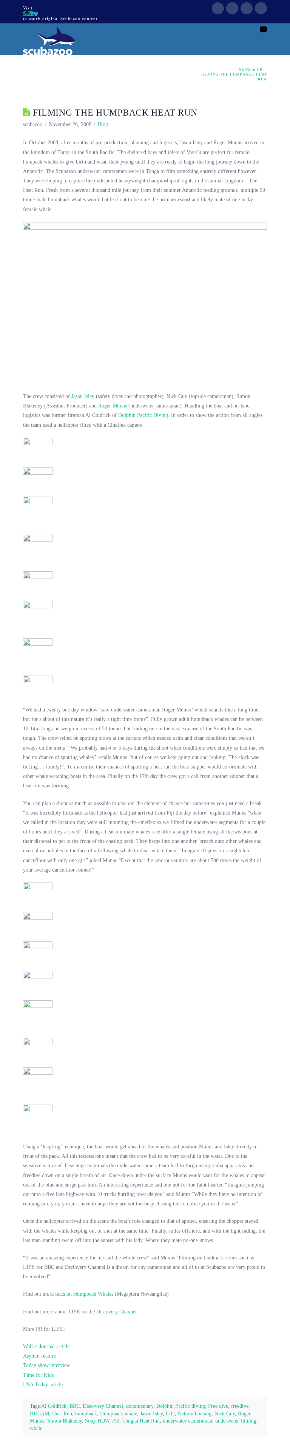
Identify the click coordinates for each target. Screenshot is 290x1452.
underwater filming (235, 1421)
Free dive (218, 1406)
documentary (139, 1406)
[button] (263, 29)
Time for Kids (38, 1375)
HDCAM (39, 1414)
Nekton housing (194, 1414)
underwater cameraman (187, 1421)
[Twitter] (232, 8)
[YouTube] (247, 8)
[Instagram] (261, 8)
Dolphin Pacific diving (180, 1406)
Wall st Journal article (46, 1346)
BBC (74, 1406)
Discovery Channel (116, 1312)
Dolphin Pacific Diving (143, 415)
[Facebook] (218, 8)
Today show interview (46, 1365)
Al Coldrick (53, 1406)
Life (170, 1414)
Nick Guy (224, 1414)
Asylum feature (39, 1356)
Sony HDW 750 (102, 1421)
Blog (103, 124)
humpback (86, 1414)
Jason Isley (82, 396)
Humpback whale (118, 1414)
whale (36, 1428)
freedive (239, 1406)
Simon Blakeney (64, 1421)
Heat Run (62, 1414)
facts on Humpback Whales (83, 1294)
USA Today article (43, 1384)
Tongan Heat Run (141, 1421)
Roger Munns (112, 406)
